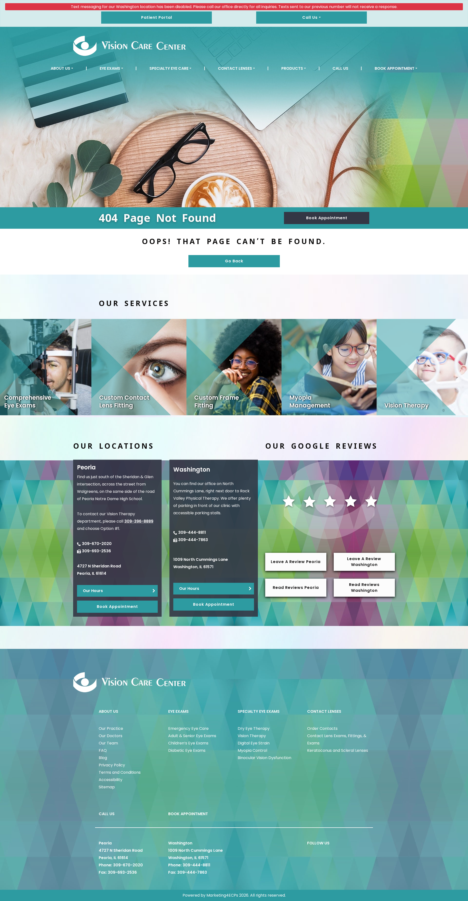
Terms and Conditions (120, 772)
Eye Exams (110, 68)
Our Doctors (110, 736)
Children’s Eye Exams (188, 743)
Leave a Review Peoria (296, 561)
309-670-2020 (97, 543)
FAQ (103, 750)
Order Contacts (322, 728)
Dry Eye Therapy (254, 728)
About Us (60, 68)
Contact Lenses (235, 68)
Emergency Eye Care (188, 728)
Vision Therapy (252, 736)
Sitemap (107, 787)
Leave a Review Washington (364, 561)
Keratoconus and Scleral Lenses (337, 750)
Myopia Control (252, 750)
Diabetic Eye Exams (186, 750)
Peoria (105, 843)
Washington (180, 843)
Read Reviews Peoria (296, 587)
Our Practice (111, 728)
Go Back (234, 261)
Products (292, 68)
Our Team (108, 743)
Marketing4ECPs (222, 895)
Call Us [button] (310, 17)
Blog (103, 758)
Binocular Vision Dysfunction (264, 758)
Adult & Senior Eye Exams (192, 736)
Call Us (340, 68)
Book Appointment (394, 68)
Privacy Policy (112, 765)
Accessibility (110, 779)
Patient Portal (156, 17)
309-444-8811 (192, 532)
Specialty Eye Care (168, 68)
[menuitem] (62, 68)
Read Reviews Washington (364, 587)
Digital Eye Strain (254, 743)
